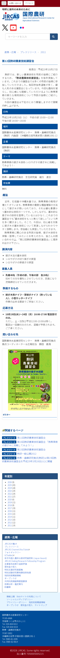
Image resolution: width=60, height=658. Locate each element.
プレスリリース (28, 52)
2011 (43, 52)
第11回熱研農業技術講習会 (31, 437)
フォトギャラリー (13, 552)
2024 (10, 487)
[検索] (54, 36)
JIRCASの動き (11, 543)
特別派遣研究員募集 (14, 569)
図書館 (8, 586)
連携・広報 (10, 52)
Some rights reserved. (38, 650)
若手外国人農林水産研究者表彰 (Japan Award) (26, 558)
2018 (10, 505)
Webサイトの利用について (29, 596)
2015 (10, 513)
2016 (10, 511)
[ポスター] (30, 380)
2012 (10, 522)
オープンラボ (11, 578)
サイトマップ (41, 605)
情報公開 (11, 596)
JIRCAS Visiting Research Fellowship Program (25, 561)
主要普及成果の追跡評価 (16, 563)
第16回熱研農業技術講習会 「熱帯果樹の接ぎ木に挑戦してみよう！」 (30, 443)
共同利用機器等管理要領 (16, 581)
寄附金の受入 (11, 566)
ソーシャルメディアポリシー (20, 599)
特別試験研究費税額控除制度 (18, 572)
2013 (10, 519)
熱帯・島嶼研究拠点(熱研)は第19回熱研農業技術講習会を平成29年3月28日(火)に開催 (29, 459)
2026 (10, 482)
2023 (10, 490)
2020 (10, 499)
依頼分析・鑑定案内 (14, 584)
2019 (10, 502)
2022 (10, 493)
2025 (10, 485)
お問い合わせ (15, 3)
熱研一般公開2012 (26, 453)
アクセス (29, 3)
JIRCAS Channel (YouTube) (17, 549)
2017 (10, 508)
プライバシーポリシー (17, 602)
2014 (10, 516)
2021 (10, 496)
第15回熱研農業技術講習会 (31, 449)
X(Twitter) (9, 555)
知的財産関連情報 (13, 575)
